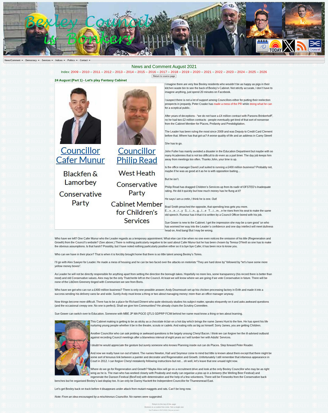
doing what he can (261, 103)
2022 (219, 72)
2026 (263, 72)
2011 (96, 72)
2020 (196, 72)
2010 (86, 72)
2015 (141, 72)
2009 (74, 72)
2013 (119, 72)
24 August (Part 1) (69, 80)
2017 (163, 72)
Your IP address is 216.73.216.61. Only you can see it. (164, 410)
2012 (108, 72)
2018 (174, 72)
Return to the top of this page (164, 404)
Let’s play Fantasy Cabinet (106, 80)
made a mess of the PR (228, 103)
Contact (84, 60)
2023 (230, 72)
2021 (207, 72)
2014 (130, 72)
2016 (152, 72)
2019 (185, 72)
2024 (241, 72)
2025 (252, 72)
